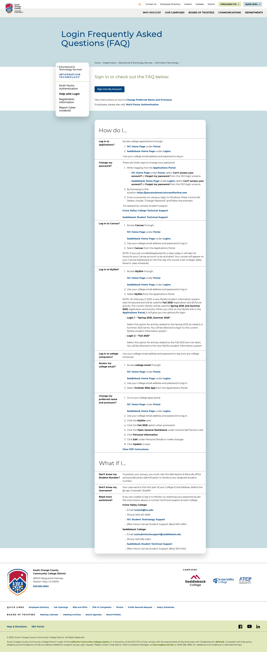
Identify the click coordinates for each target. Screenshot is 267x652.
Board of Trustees (201, 12)
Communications (229, 12)
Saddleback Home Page (141, 151)
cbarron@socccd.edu (163, 645)
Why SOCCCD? (152, 12)
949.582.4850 (41, 586)
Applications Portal (134, 312)
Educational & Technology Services (135, 63)
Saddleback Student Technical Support (149, 544)
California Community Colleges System (90, 642)
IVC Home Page (136, 146)
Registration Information (66, 101)
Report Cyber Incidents (67, 109)
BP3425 (220, 642)
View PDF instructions (136, 449)
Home (98, 63)
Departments (254, 12)
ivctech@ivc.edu (143, 510)
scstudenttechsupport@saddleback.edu (157, 534)
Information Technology (166, 63)
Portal (156, 146)
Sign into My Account (109, 89)
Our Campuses (174, 12)
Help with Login (69, 93)
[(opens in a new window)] (195, 580)
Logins (167, 151)
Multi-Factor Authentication (68, 87)
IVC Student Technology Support (146, 519)
